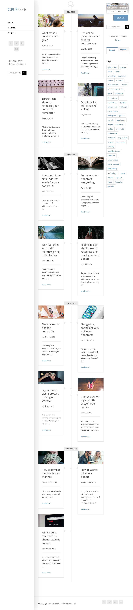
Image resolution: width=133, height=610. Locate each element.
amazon (123, 67)
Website (118, 182)
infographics (113, 111)
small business (114, 151)
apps (118, 71)
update (119, 177)
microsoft (119, 124)
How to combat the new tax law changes (51, 473)
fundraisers (112, 98)
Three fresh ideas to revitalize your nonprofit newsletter (50, 105)
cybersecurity (113, 85)
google (122, 102)
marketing (121, 120)
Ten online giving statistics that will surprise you (90, 38)
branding (111, 76)
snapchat (111, 155)
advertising (112, 67)
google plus (112, 107)
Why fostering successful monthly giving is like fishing (51, 250)
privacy (111, 142)
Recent (112, 50)
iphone (122, 115)
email (110, 93)
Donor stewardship (115, 89)
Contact (11, 33)
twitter (110, 177)
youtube (111, 186)
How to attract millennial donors (89, 473)
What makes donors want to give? (51, 36)
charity (110, 80)
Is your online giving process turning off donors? (50, 395)
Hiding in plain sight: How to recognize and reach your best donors (90, 251)
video (110, 182)
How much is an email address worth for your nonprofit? (51, 181)
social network (113, 164)
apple (110, 71)
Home (10, 22)
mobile (110, 129)
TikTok (122, 173)
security (111, 146)
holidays (123, 107)
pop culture (122, 138)
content (119, 80)
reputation (121, 142)
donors (124, 85)
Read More (46, 69)
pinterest (111, 138)
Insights (11, 27)
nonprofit (120, 129)
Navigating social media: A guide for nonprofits (90, 330)
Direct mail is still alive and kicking (89, 105)
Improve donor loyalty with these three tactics (90, 402)
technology (112, 173)
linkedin (111, 120)
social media (113, 160)
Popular (123, 49)
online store (112, 133)
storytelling (112, 169)
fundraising (112, 102)
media (110, 124)
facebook (119, 93)
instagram (112, 115)
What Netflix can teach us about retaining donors (51, 538)
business (121, 76)
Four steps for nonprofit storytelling (89, 179)
